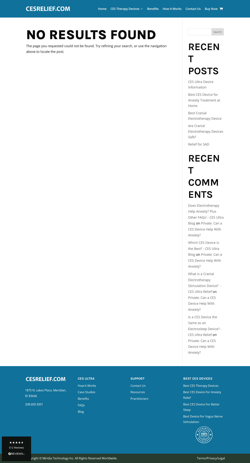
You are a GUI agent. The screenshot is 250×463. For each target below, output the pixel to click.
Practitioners (139, 399)
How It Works (172, 9)
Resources (137, 392)
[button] (16, 448)
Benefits (153, 9)
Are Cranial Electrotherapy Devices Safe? (205, 131)
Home (102, 9)
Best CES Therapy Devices (201, 386)
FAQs (81, 405)
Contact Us (193, 9)
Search (217, 32)
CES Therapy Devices (125, 9)
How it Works (87, 386)
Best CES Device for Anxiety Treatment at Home (204, 100)
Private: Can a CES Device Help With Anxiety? (205, 229)
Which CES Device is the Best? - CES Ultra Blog (203, 248)
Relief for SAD (198, 144)
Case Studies (86, 392)
